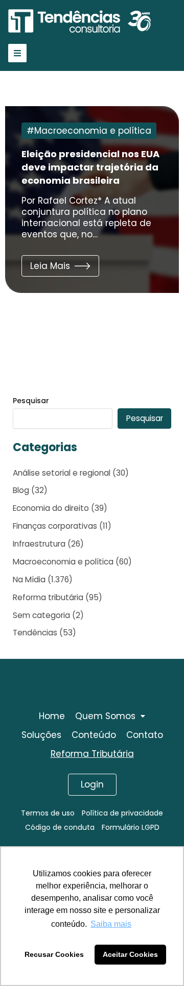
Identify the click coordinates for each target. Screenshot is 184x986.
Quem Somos (105, 716)
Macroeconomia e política (92, 131)
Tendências (35, 632)
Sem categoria (41, 615)
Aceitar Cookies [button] (130, 954)
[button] (60, 266)
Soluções (41, 735)
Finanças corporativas (55, 526)
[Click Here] (17, 53)
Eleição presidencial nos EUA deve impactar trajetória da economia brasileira (90, 167)
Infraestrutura (39, 543)
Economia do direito (51, 508)
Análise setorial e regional (61, 472)
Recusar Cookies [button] (54, 954)
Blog (21, 490)
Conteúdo (94, 735)
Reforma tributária (48, 597)
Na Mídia (29, 579)
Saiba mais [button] (110, 924)
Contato (144, 735)
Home (52, 716)
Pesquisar (31, 401)
